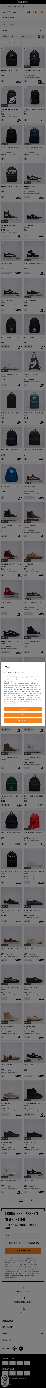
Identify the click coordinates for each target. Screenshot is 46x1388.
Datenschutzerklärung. (11, 703)
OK (23, 715)
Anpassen (23, 709)
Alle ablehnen (23, 721)
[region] (23, 694)
